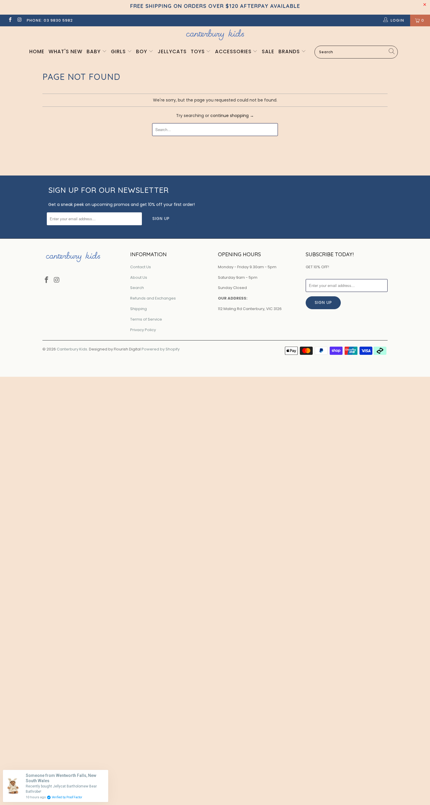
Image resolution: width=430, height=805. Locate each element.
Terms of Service (146, 319)
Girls (119, 51)
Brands (289, 51)
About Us (138, 277)
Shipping (138, 309)
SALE (268, 51)
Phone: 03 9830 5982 (50, 20)
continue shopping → (232, 115)
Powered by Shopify (161, 349)
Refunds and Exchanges (153, 298)
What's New (65, 51)
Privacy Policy (143, 330)
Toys (198, 51)
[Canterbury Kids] (215, 34)
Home (36, 51)
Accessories (234, 51)
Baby (94, 51)
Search (137, 287)
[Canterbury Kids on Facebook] (10, 20)
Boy (142, 51)
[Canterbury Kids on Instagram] (19, 20)
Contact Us (140, 267)
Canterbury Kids (72, 349)
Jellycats (172, 51)
